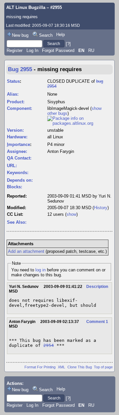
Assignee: (17, 151)
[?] (68, 43)
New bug (20, 35)
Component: (19, 108)
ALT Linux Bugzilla (25, 7)
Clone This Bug (79, 367)
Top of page (103, 367)
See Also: (16, 222)
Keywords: (17, 172)
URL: (12, 165)
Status (13, 81)
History (100, 207)
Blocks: (14, 186)
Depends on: (20, 180)
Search (46, 35)
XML (61, 367)
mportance (18, 144)
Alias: (13, 94)
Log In (32, 50)
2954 (48, 345)
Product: (15, 101)
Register (14, 50)
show (71, 214)
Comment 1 (97, 321)
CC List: (15, 214)
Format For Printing (40, 367)
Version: (15, 130)
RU (91, 50)
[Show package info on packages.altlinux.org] (79, 123)
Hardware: (17, 136)
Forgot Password (58, 50)
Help (60, 34)
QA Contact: (19, 158)
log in (40, 269)
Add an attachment (26, 251)
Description (97, 286)
